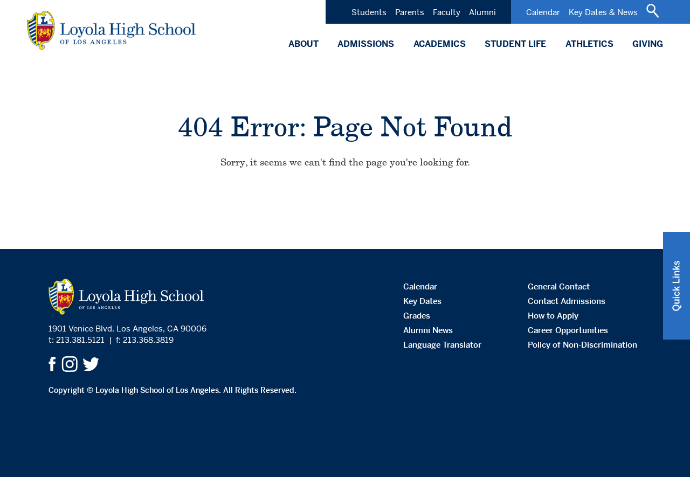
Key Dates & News (603, 12)
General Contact (559, 286)
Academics (439, 44)
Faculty (446, 12)
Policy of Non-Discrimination (582, 345)
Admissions (365, 44)
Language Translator (442, 345)
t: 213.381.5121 (77, 340)
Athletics (589, 44)
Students (369, 12)
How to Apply (553, 316)
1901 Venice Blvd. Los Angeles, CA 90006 (127, 328)
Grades (416, 316)
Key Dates (422, 301)
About (303, 44)
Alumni (482, 12)
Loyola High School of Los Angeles (111, 30)
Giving (647, 44)
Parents (409, 12)
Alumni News (428, 330)
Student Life (515, 44)
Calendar (543, 12)
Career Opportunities (568, 330)
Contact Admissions (566, 301)
